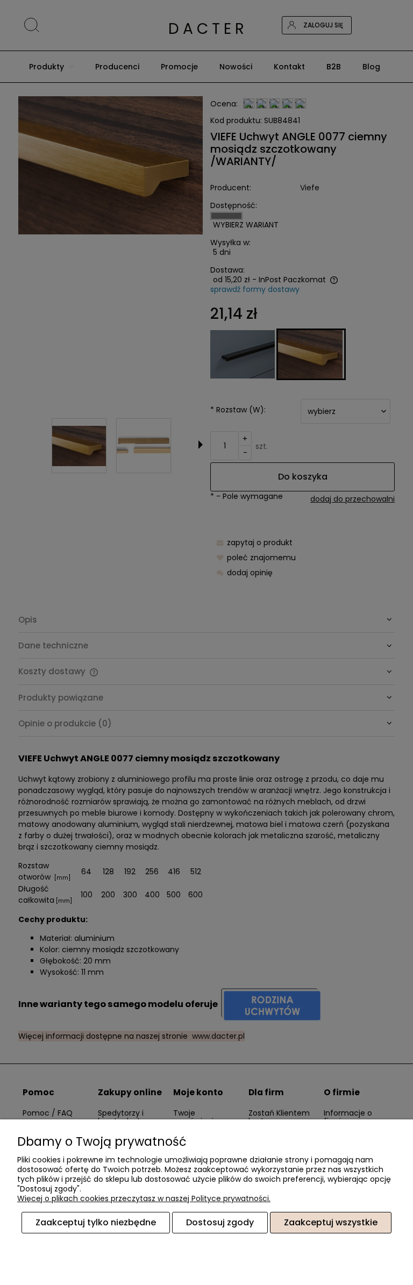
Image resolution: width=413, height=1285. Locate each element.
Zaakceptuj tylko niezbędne (95, 1222)
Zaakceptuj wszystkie (331, 1222)
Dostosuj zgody (220, 1222)
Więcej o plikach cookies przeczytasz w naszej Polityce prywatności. (143, 1198)
